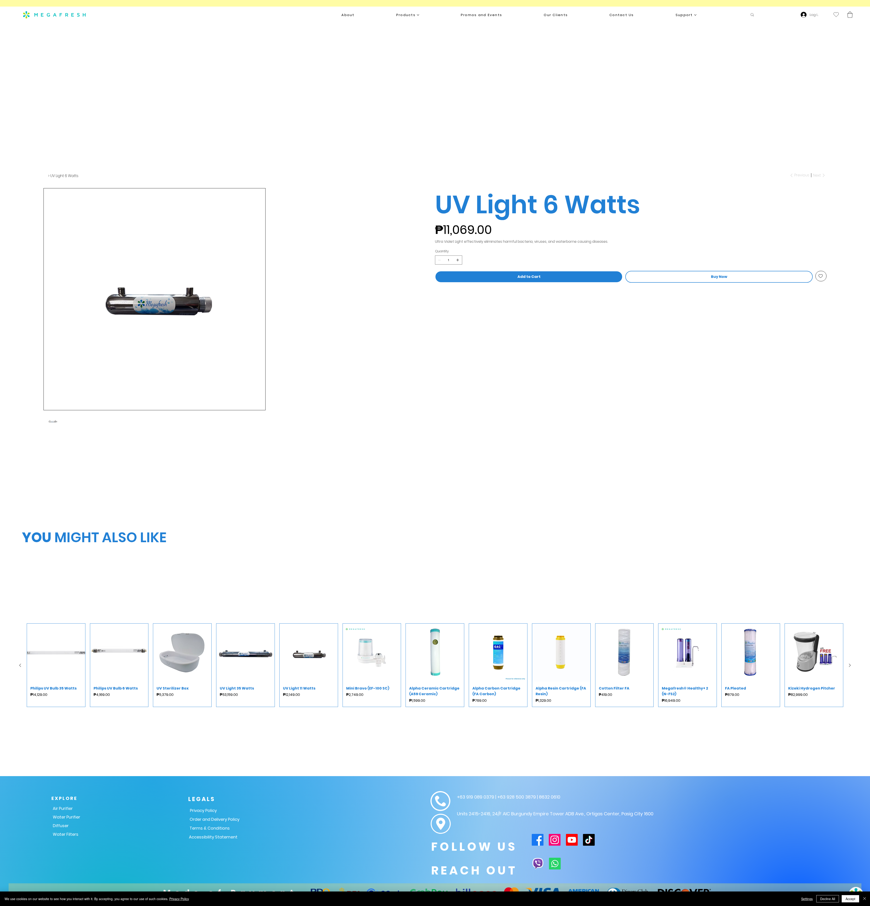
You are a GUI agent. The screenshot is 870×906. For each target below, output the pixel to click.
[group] (435, 812)
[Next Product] (850, 812)
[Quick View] (56, 799)
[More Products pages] (418, 15)
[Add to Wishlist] (820, 276)
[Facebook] (437, 297)
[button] (850, 15)
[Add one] (457, 260)
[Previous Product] (20, 812)
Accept (850, 898)
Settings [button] (807, 898)
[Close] (864, 898)
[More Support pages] (695, 15)
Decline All (827, 898)
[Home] (45, 175)
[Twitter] (441, 297)
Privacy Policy (179, 898)
